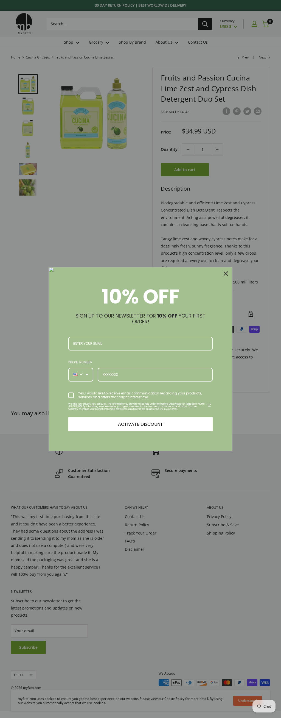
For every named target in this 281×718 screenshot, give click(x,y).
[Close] (225, 273)
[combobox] (80, 375)
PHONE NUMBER (80, 362)
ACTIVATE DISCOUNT (140, 424)
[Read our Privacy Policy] (209, 405)
